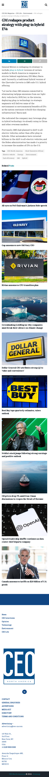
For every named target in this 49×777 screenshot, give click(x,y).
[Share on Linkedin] (9, 61)
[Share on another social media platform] (40, 61)
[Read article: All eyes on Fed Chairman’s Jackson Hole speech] (24, 186)
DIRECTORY (7, 713)
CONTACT (6, 699)
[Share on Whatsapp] (24, 61)
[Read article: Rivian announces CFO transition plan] (24, 266)
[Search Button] (46, 5)
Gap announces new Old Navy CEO (18, 245)
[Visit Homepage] (24, 5)
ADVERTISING (8, 706)
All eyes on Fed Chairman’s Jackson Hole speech (24, 205)
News (4, 614)
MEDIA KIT (6, 709)
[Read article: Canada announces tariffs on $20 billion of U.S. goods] (24, 562)
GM (18, 158)
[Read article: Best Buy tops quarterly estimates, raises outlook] (24, 391)
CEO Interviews (8, 618)
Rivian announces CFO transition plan (20, 285)
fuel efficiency (8, 158)
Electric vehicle (9, 154)
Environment (31, 154)
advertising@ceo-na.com (12, 726)
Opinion (5, 621)
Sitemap (36, 774)
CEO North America (14, 151)
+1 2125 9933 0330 (9, 747)
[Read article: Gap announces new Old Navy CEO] (24, 226)
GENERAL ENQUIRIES (11, 702)
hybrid (24, 158)
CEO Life (5, 632)
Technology (7, 625)
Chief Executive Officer (34, 151)
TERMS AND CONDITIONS (13, 716)
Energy (20, 154)
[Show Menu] (3, 5)
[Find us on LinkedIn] (24, 692)
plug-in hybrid (17, 70)
